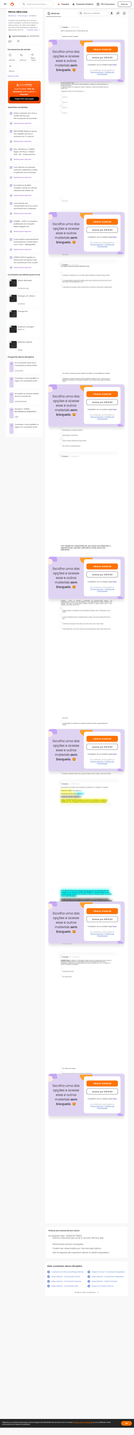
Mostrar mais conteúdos (85, 1292)
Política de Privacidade (105, 73)
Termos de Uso (96, 72)
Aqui (115, 64)
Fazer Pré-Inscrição (24, 99)
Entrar (124, 4)
